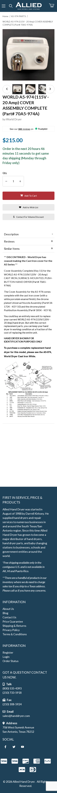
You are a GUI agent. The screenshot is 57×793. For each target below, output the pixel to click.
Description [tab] (11, 234)
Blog (5, 613)
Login (6, 656)
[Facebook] (5, 747)
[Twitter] (14, 747)
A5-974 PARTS (18, 16)
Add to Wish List (30, 207)
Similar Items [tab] (12, 248)
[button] (17, 89)
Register (8, 652)
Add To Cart (30, 195)
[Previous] (7, 89)
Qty (5, 173)
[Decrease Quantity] (6, 181)
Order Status (11, 661)
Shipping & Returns (14, 625)
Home (5, 16)
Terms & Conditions (15, 634)
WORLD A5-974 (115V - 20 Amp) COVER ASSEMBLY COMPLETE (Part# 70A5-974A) (28, 23)
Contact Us (9, 617)
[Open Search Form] (10, 6)
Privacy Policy (11, 630)
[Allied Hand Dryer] (28, 5)
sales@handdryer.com (16, 715)
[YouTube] (22, 747)
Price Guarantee (13, 621)
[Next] (50, 89)
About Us (8, 608)
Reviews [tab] (9, 241)
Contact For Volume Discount (30, 217)
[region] (28, 89)
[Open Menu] (3, 6)
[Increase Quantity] (20, 181)
